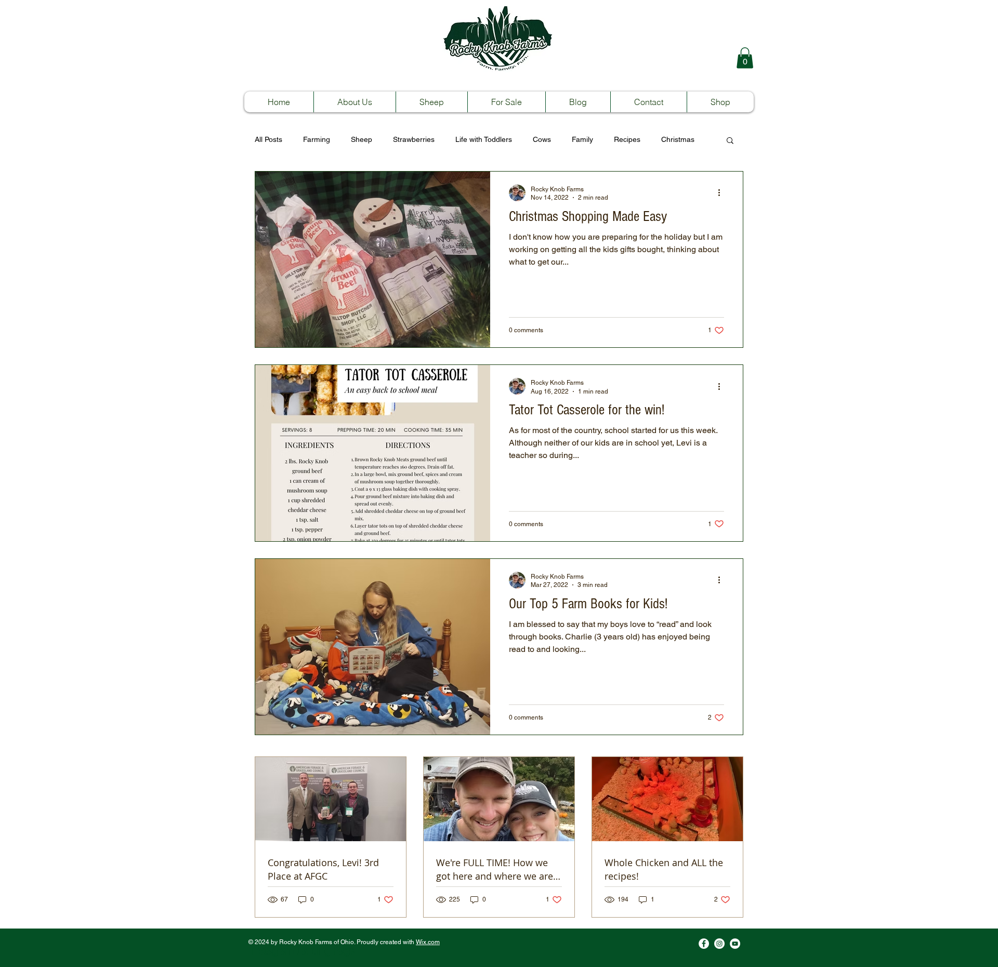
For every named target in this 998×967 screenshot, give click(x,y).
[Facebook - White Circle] (704, 943)
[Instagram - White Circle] (719, 943)
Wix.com (428, 942)
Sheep (361, 139)
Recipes (627, 139)
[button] (745, 58)
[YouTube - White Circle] (735, 943)
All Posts (268, 139)
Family (582, 139)
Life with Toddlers (483, 139)
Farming (316, 139)
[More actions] (722, 386)
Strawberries (414, 139)
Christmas (677, 139)
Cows (542, 139)
